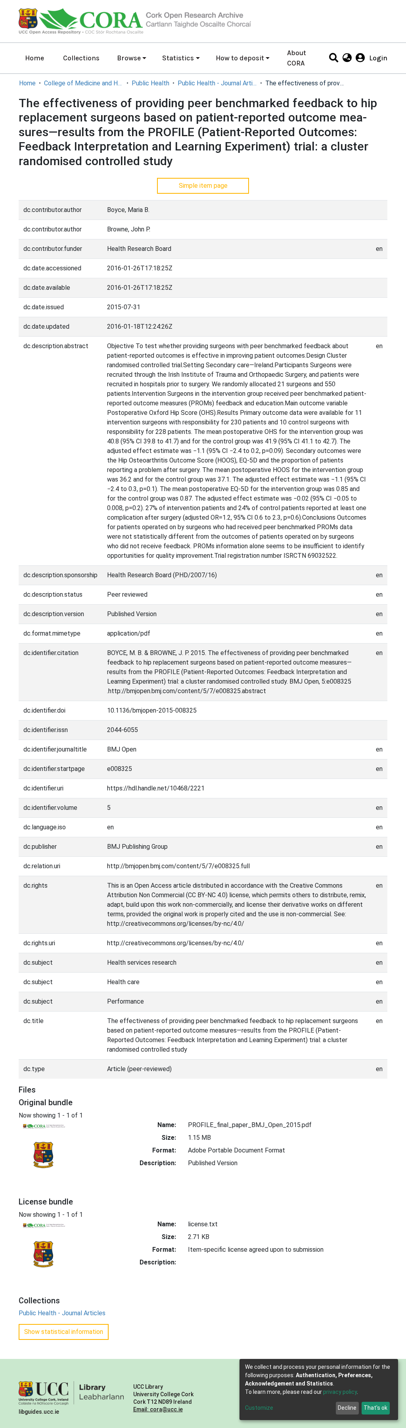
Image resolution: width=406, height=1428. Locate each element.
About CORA (296, 58)
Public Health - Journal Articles (217, 83)
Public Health (150, 83)
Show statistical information (63, 1331)
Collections (81, 58)
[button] (346, 58)
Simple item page (203, 185)
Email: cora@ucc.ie (158, 1409)
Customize (259, 1408)
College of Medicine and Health (83, 83)
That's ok (375, 1408)
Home (34, 58)
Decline (347, 1408)
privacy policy (340, 1392)
